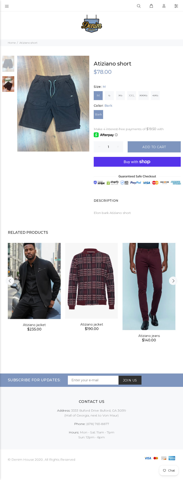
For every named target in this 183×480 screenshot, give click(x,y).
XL (121, 95)
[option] (8, 66)
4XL (155, 95)
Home (12, 42)
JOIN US (130, 380)
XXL (132, 95)
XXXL (143, 95)
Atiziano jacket (34, 325)
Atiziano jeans (149, 336)
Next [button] (173, 281)
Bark (98, 114)
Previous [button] (10, 281)
